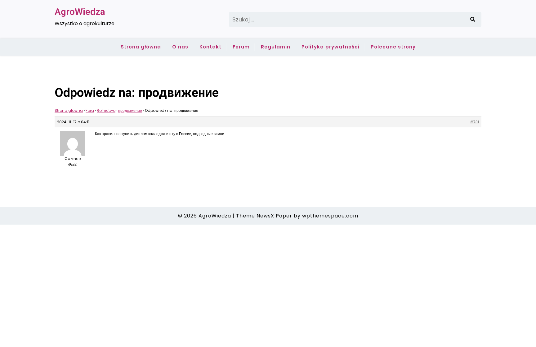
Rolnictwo (106, 110)
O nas (180, 46)
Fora (90, 110)
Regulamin (275, 46)
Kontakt (210, 46)
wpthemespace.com (330, 215)
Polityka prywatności (331, 46)
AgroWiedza (80, 11)
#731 (474, 122)
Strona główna (141, 46)
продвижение (130, 110)
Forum (241, 46)
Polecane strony (393, 46)
